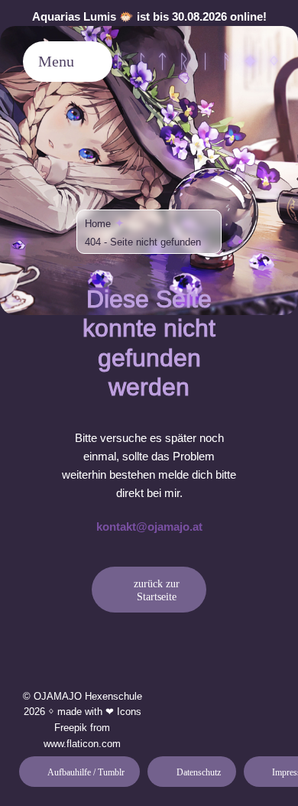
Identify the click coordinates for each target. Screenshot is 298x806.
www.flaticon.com (82, 743)
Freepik (70, 727)
